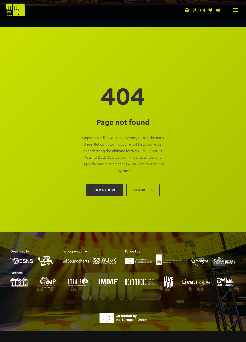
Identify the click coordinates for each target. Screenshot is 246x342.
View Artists (142, 190)
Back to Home (105, 190)
